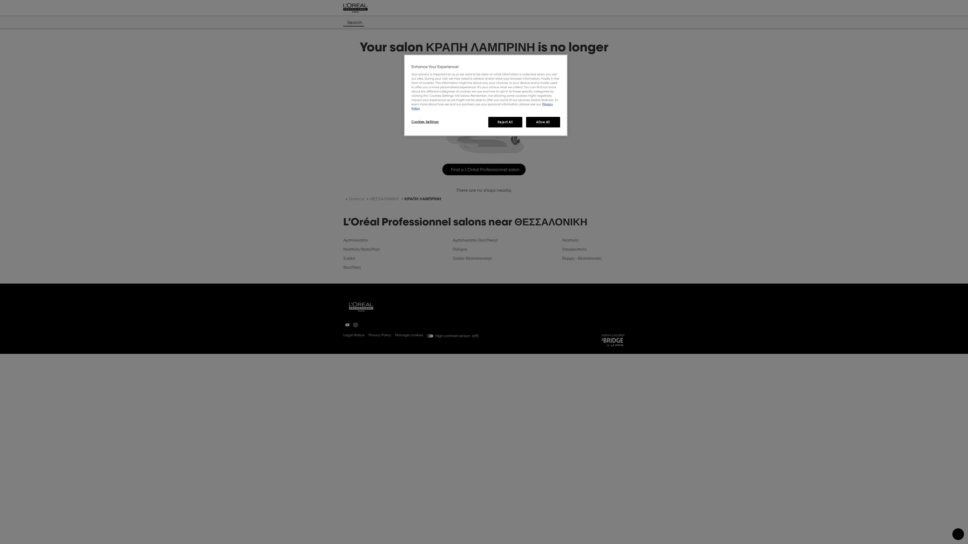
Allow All (543, 122)
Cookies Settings (425, 122)
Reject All (505, 122)
